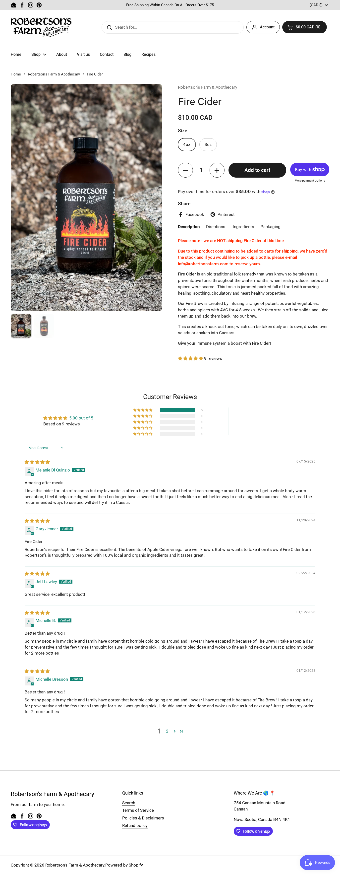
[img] (37, 462)
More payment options (310, 180)
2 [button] (167, 731)
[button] (304, 27)
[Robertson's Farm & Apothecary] (41, 27)
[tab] (189, 227)
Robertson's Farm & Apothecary (54, 74)
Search (128, 802)
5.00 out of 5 (81, 417)
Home (16, 74)
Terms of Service (138, 810)
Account (267, 27)
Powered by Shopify (124, 865)
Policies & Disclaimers (143, 817)
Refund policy (135, 825)
